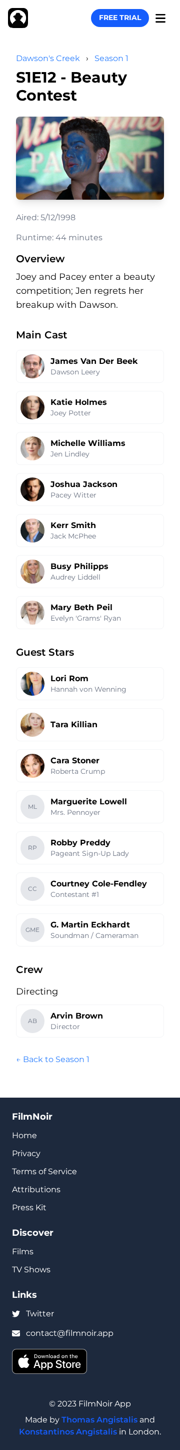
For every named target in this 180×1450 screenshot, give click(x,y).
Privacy (26, 1153)
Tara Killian (74, 724)
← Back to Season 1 (53, 1059)
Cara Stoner (75, 760)
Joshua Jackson (84, 484)
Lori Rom (69, 678)
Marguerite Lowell (88, 801)
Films (23, 1251)
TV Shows (31, 1269)
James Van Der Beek (94, 361)
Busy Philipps (79, 566)
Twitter (40, 1313)
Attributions (36, 1189)
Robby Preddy (80, 842)
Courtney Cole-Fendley (98, 883)
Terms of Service (44, 1171)
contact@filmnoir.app (70, 1333)
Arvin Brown (76, 1016)
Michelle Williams (88, 443)
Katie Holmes (78, 402)
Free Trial (120, 17)
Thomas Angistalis (100, 1419)
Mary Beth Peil (81, 607)
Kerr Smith (73, 525)
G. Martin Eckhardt (90, 924)
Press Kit (29, 1207)
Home (24, 1135)
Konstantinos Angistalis (68, 1431)
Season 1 (111, 58)
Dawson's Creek (48, 58)
